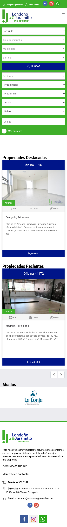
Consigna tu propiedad (14, 4)
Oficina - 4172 (33, 273)
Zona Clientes (34, 4)
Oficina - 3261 (33, 165)
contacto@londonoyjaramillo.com (30, 498)
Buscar (35, 66)
